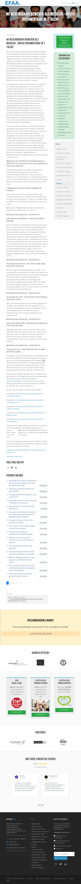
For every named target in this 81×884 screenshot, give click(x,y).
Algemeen (59, 849)
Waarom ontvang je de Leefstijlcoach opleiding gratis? (21, 533)
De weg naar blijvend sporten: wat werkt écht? (22, 496)
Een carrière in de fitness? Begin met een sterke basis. (22, 527)
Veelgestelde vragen (63, 175)
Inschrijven (60, 858)
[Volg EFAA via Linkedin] (65, 864)
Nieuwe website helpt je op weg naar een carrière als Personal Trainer (21, 560)
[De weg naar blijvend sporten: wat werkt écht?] (7, 495)
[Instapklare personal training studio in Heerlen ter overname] (7, 500)
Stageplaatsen (61, 212)
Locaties (59, 180)
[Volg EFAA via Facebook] (56, 864)
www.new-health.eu (14, 456)
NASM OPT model (62, 171)
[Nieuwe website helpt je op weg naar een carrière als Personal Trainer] (7, 557)
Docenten (60, 208)
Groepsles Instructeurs (63, 846)
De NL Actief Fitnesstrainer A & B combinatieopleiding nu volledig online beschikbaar (22, 568)
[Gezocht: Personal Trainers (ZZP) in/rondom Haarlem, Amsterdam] (7, 551)
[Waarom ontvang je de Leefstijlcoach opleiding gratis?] (7, 532)
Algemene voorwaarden (43, 878)
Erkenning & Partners (64, 200)
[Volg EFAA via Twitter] (61, 864)
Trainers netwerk (62, 187)
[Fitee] (63, 742)
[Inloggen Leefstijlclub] (70, 3)
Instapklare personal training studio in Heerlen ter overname (23, 502)
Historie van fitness (63, 153)
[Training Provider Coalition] (40, 662)
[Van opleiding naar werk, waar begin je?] (7, 546)
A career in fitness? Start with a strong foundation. (21, 521)
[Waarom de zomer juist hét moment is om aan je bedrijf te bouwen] (7, 538)
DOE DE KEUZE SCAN (40, 634)
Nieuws (22, 597)
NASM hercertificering (64, 167)
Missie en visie (61, 149)
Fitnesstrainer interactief (61, 158)
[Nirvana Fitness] (63, 662)
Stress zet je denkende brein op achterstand (21, 490)
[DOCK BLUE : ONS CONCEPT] (17, 662)
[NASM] (40, 742)
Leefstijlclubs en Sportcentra (60, 837)
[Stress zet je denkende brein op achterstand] (7, 489)
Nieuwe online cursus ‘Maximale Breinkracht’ (21, 507)
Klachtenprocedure (18, 878)
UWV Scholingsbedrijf (64, 204)
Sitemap (71, 878)
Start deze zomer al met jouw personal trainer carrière (20, 575)
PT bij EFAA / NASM (63, 163)
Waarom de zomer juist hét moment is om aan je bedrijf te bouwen (21, 540)
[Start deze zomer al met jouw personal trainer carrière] (7, 574)
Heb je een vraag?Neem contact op (64, 42)
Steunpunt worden (63, 192)
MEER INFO (16, 712)
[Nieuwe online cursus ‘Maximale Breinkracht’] (7, 506)
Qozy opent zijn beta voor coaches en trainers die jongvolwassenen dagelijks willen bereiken (22, 514)
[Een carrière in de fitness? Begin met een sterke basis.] (7, 526)
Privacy (30, 878)
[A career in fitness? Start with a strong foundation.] (7, 520)
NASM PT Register (62, 216)
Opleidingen (36, 824)
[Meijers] (17, 742)
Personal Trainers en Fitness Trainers (62, 842)
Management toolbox (64, 196)
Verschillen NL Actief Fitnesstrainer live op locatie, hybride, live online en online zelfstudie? (22, 483)
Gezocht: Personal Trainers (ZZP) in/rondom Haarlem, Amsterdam (21, 553)
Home (10, 597)
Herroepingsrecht (60, 878)
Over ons (16, 597)
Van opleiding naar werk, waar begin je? (20, 547)
